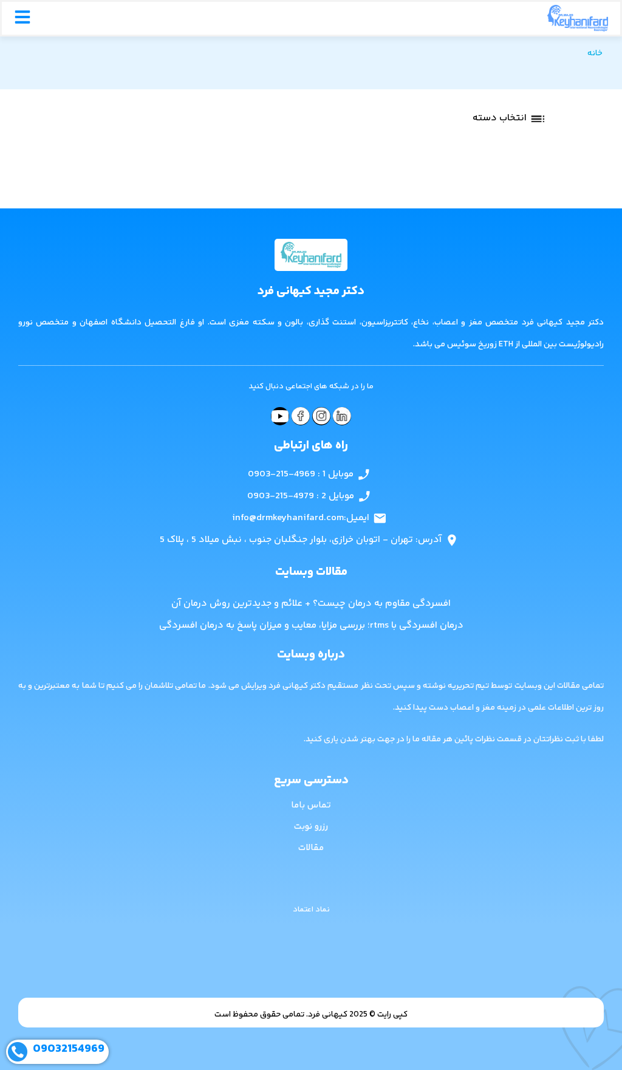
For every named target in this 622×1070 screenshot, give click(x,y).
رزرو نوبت (311, 827)
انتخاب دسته (500, 118)
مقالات (311, 848)
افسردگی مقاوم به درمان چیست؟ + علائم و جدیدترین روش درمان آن (311, 603)
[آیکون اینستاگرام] (321, 416)
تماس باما (311, 805)
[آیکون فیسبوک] (301, 416)
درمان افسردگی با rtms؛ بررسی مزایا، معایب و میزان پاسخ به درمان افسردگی (311, 625)
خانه (595, 53)
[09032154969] (17, 1051)
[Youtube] (280, 416)
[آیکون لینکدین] (342, 416)
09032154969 (68, 1049)
